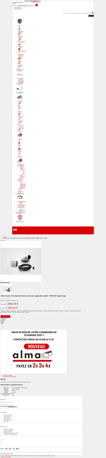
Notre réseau (7, 418)
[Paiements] (9, 449)
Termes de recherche (9, 430)
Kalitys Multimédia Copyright (6, 453)
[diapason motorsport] (32, 2)
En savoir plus (8, 457)
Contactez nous (7, 416)
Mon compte (17, 7)
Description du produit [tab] (7, 375)
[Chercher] (37, 5)
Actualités (6, 421)
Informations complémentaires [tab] (9, 376)
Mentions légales (8, 431)
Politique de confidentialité (10, 434)
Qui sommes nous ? (8, 414)
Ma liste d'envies (18, 8)
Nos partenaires (8, 417)
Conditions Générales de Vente (11, 433)
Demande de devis (8, 420)
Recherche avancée (8, 429)
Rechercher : (15, 5)
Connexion (16, 10)
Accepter (2, 457)
